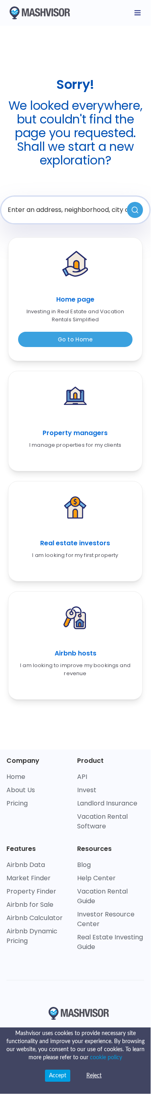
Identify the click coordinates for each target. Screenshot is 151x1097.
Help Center (96, 878)
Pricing (17, 803)
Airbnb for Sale (29, 904)
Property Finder (31, 891)
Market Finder (28, 878)
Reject (94, 1076)
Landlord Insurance (107, 803)
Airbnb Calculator (34, 917)
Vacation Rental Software (102, 821)
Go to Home (75, 339)
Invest (86, 790)
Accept (57, 1076)
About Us (20, 790)
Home (15, 776)
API (82, 776)
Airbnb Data (25, 864)
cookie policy (106, 1057)
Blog (84, 864)
